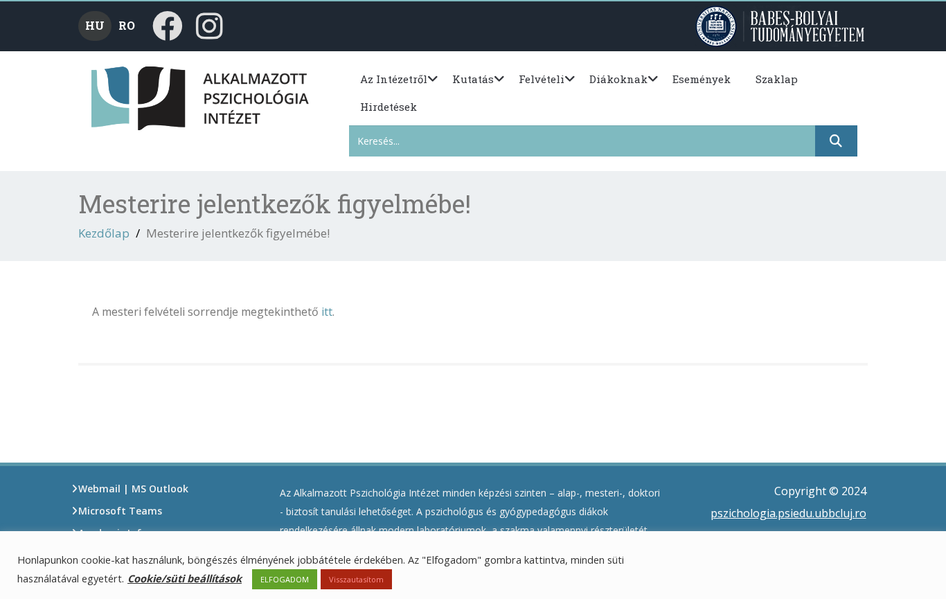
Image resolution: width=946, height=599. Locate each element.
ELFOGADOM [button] (284, 579)
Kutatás (473, 79)
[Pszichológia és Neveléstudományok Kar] (115, 97)
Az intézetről (393, 79)
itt (326, 311)
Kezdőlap (104, 233)
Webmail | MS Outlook (133, 488)
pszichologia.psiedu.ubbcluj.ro (788, 513)
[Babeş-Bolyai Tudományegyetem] (781, 25)
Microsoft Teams (120, 510)
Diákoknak (618, 79)
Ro (126, 25)
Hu (95, 25)
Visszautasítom (356, 579)
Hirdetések (388, 107)
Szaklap (777, 79)
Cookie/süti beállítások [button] (184, 578)
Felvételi (541, 79)
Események (701, 79)
